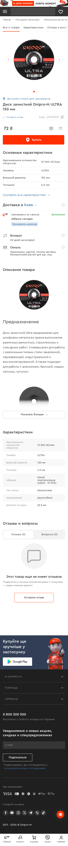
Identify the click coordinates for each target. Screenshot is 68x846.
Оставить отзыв (34, 597)
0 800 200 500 (14, 714)
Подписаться (17, 757)
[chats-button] (60, 814)
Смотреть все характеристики (24, 194)
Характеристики (33, 27)
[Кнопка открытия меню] (5, 11)
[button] (59, 59)
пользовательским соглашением (24, 768)
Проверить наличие (24, 224)
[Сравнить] (51, 128)
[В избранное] (60, 128)
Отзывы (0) (18, 534)
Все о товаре (11, 27)
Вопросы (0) (50, 534)
